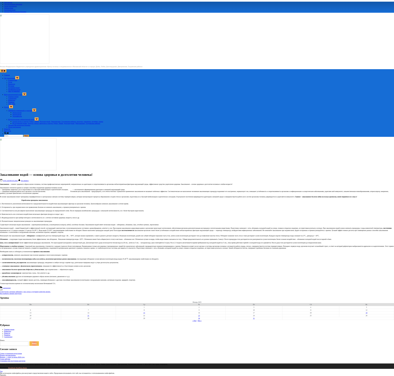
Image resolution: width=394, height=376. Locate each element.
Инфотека (11, 100)
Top (1, 371)
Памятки (11, 102)
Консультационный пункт (13, 94)
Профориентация (14, 89)
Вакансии (11, 84)
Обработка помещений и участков (20, 110)
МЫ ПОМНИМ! (14, 91)
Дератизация (16, 114)
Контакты (7, 131)
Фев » (200, 321)
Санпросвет (12, 98)
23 (199, 315)
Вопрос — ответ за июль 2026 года (12, 357)
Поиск (2, 340)
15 (144, 313)
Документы (8, 2)
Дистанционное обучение (13, 4)
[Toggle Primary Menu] (3, 71)
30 (199, 318)
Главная (7, 75)
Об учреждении (9, 78)
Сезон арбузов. (5, 359)
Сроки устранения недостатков (11, 353)
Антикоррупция (9, 10)
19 (366, 313)
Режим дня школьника (8, 355)
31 (254, 318)
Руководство (12, 80)
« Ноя (194, 321)
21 (88, 315)
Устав (10, 82)
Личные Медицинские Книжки (15, 12)
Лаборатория (8, 8)
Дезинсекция (16, 113)
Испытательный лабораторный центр (21, 119)
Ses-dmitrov (25, 181)
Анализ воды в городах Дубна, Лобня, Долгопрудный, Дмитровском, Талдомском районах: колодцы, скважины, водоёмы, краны (57, 121)
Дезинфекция (17, 116)
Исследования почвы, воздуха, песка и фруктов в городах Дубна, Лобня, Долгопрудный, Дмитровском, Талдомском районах (56, 123)
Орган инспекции (10, 6)
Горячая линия (13, 97)
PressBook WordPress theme (17, 368)
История (11, 86)
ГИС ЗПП (11, 104)
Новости (7, 129)
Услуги (6, 107)
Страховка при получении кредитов (12, 361)
